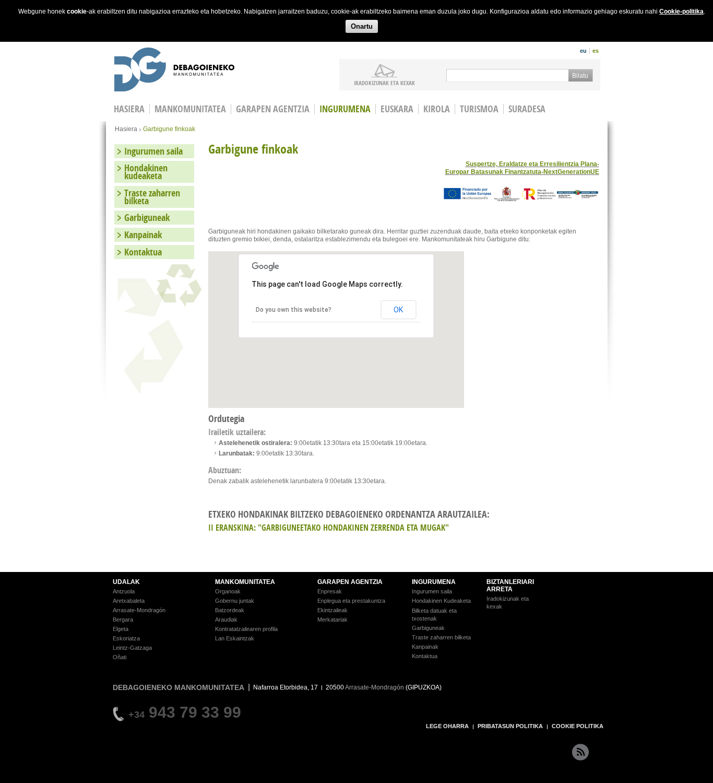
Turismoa (479, 108)
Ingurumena (345, 108)
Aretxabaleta (129, 601)
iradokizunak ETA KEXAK (384, 82)
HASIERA (129, 108)
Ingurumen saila (153, 151)
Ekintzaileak (332, 610)
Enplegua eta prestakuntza (351, 601)
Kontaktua (143, 252)
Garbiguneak (147, 217)
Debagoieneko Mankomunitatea (174, 71)
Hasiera (126, 129)
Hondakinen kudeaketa (146, 171)
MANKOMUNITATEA (245, 582)
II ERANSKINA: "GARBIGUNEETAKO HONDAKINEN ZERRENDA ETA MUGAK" (328, 527)
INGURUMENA (434, 582)
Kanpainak (143, 234)
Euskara (397, 108)
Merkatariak (332, 619)
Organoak (228, 591)
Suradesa (526, 108)
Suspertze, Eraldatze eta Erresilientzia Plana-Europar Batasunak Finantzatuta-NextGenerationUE (522, 168)
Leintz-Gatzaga (132, 648)
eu (583, 51)
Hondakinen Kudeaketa (441, 601)
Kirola (436, 108)
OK (398, 310)
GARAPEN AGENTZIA (350, 582)
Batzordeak (229, 610)
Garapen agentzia (273, 108)
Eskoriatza (126, 638)
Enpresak (329, 591)
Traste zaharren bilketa (152, 196)
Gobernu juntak (234, 601)
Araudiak (226, 619)
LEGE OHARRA (447, 726)
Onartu (362, 26)
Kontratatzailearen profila (246, 629)
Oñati (119, 657)
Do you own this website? (293, 309)
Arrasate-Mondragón (139, 610)
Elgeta (120, 629)
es (595, 51)
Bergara (123, 619)
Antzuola (124, 591)
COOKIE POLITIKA (577, 726)
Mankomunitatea (190, 108)
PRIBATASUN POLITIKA (510, 726)
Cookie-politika (681, 11)
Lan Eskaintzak (234, 638)
